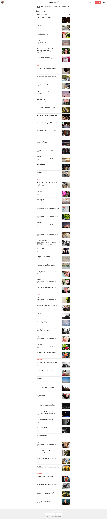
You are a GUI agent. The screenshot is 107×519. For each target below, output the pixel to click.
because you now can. (41, 250)
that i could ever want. (41, 395)
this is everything (41, 99)
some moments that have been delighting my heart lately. (48, 26)
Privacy (52, 511)
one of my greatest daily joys (44, 370)
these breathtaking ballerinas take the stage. (45, 200)
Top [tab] (41, 14)
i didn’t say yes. (39, 19)
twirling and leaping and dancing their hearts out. (46, 405)
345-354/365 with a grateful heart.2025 (47, 115)
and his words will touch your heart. (43, 501)
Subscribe (98, 2)
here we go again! (40, 93)
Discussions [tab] (45, 14)
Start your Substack (50, 513)
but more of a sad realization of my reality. (45, 493)
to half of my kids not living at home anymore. (45, 387)
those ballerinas (41, 164)
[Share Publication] (93, 2)
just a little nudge (41, 321)
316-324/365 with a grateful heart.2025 (47, 272)
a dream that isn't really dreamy (45, 492)
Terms (55, 511)
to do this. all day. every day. (42, 322)
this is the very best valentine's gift (46, 393)
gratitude (39, 25)
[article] (53, 19)
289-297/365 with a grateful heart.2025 (47, 329)
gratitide (39, 156)
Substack (48, 516)
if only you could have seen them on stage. (45, 150)
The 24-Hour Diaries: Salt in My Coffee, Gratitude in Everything (47, 49)
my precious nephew (42, 435)
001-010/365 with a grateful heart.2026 (47, 84)
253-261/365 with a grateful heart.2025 (47, 484)
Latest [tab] (38, 14)
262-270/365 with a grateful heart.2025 (47, 458)
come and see (40, 199)
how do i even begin (42, 41)
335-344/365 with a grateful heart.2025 (47, 123)
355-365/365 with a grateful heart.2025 (47, 107)
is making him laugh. (41, 371)
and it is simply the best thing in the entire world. (46, 265)
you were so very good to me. (42, 34)
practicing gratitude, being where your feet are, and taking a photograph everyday (48, 243)
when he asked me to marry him (45, 17)
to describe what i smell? (41, 42)
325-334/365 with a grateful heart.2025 (47, 130)
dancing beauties (41, 148)
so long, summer (41, 33)
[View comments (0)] (45, 71)
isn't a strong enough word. (42, 142)
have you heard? (41, 248)
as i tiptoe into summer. (41, 185)
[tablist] (42, 14)
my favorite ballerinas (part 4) (45, 404)
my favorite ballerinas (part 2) (45, 419)
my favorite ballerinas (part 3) (45, 412)
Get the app (59, 513)
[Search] (91, 2)
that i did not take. (40, 477)
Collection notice (60, 511)
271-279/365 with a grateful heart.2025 (47, 362)
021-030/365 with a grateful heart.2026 (47, 68)
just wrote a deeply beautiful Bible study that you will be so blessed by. (48, 59)
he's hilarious (40, 499)
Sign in (103, 2)
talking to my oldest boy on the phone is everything (46, 101)
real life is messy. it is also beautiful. (43, 330)
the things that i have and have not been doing (47, 183)
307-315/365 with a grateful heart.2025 (47, 287)
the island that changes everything (46, 264)
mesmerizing (40, 141)
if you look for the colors (43, 256)
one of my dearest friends (43, 57)
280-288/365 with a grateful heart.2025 (47, 352)
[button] (38, 6)
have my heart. (39, 165)
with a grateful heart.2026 (43, 91)
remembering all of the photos (45, 476)
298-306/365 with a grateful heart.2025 (47, 305)
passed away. (39, 436)
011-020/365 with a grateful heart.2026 (47, 76)
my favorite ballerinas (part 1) (44, 427)
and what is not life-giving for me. (43, 452)
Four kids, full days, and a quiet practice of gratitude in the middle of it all (48, 52)
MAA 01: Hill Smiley (42, 240)
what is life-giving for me (43, 450)
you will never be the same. (42, 257)
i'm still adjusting (41, 386)
